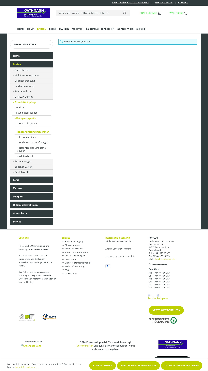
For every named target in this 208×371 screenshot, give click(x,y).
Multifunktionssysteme (27, 75)
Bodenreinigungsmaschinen (33, 131)
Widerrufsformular (73, 248)
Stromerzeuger (23, 161)
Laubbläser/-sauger (26, 112)
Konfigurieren (102, 365)
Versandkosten (85, 345)
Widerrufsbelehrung (74, 266)
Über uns (24, 237)
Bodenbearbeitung (25, 80)
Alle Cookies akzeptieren (182, 365)
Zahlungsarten (163, 3)
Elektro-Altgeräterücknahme (78, 262)
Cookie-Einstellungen (74, 255)
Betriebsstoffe (22, 172)
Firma (16, 55)
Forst (16, 179)
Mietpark (18, 196)
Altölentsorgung (72, 245)
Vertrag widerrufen (166, 310)
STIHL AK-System (24, 96)
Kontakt (183, 3)
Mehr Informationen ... (26, 367)
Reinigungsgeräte (26, 118)
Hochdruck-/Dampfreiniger (33, 142)
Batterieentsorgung (73, 241)
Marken (17, 188)
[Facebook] (153, 296)
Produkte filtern (25, 44)
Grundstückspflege (25, 102)
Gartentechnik (22, 70)
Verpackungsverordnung (76, 252)
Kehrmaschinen (27, 137)
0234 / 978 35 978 (161, 253)
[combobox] (88, 13)
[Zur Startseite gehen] (33, 12)
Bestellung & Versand (117, 237)
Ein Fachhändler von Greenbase (130, 3)
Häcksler (20, 107)
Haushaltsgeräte (28, 123)
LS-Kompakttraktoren (25, 205)
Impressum (70, 259)
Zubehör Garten (23, 166)
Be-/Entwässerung (24, 86)
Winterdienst (26, 156)
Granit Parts (20, 213)
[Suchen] (125, 13)
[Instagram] (162, 296)
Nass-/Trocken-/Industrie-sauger (31, 149)
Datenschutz (70, 273)
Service (17, 221)
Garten (17, 64)
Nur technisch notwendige (138, 365)
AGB (66, 269)
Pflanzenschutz (23, 91)
